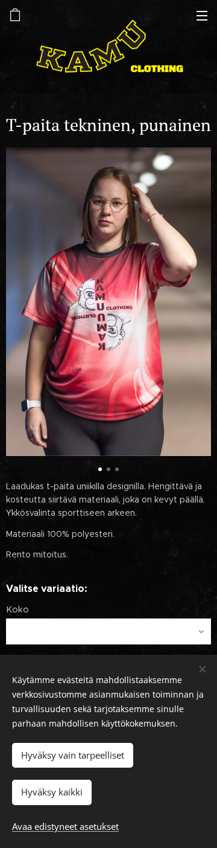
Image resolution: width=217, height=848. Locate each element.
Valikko (202, 15)
